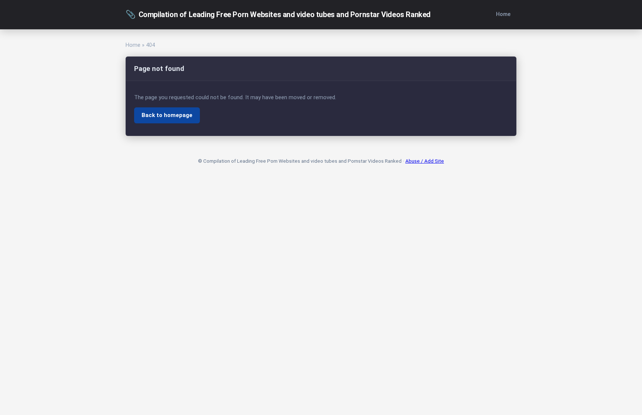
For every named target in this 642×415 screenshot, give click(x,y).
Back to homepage (167, 115)
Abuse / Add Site (424, 161)
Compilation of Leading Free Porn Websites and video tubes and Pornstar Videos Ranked (278, 14)
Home (503, 14)
